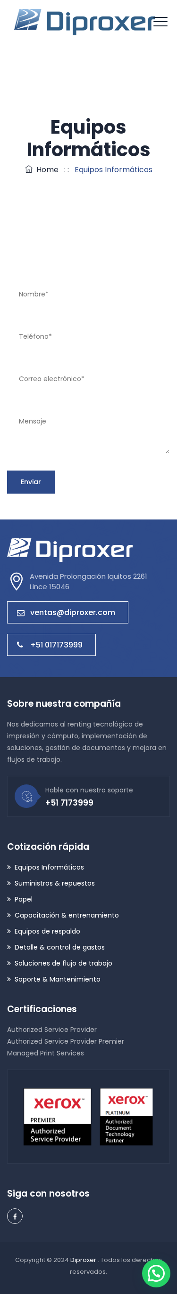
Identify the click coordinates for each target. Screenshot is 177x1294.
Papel (24, 899)
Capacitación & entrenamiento (67, 915)
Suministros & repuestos (55, 883)
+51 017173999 (56, 644)
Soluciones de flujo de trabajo (63, 963)
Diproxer (84, 1259)
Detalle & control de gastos (60, 947)
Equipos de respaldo (47, 931)
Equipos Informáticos (49, 867)
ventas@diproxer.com (72, 612)
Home (46, 169)
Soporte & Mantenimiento (58, 979)
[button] (156, 1273)
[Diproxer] (84, 22)
